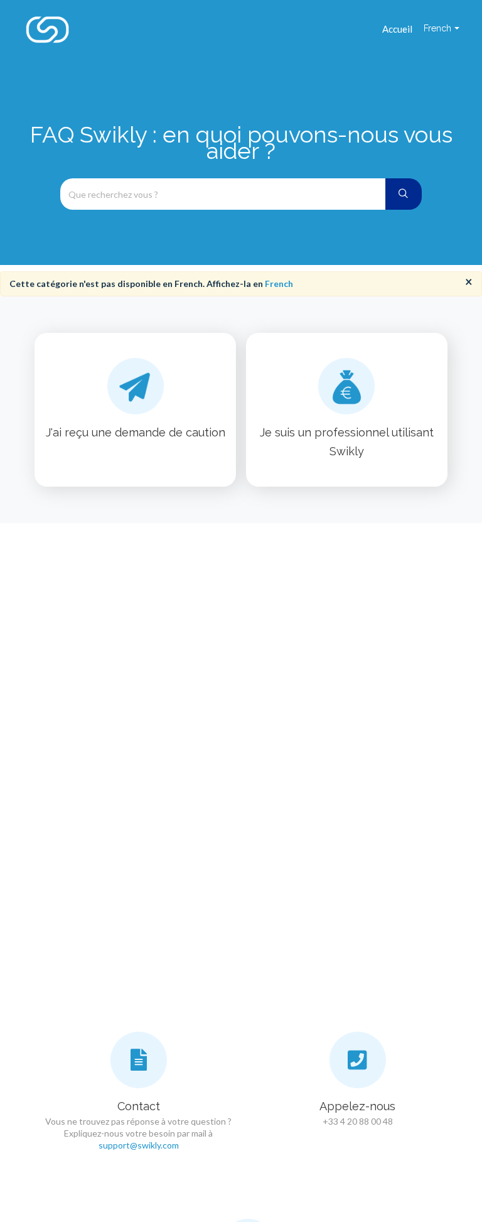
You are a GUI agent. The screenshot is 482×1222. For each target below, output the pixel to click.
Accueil (397, 29)
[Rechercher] (403, 194)
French (279, 283)
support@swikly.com (139, 1145)
